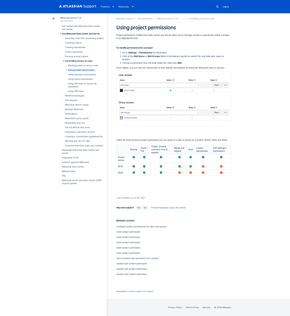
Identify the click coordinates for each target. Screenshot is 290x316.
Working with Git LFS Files (77, 141)
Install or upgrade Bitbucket (75, 162)
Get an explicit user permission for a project (137, 258)
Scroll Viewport (146, 291)
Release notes (69, 171)
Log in (226, 6)
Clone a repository (74, 51)
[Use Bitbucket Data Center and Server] (183, 18)
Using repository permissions (82, 74)
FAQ (64, 175)
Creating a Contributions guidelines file (84, 136)
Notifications (71, 113)
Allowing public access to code (83, 65)
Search (217, 6)
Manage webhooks (74, 109)
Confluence (131, 291)
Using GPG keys (76, 91)
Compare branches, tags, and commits (84, 145)
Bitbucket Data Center (73, 166)
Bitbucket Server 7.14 (70, 17)
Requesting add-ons (75, 123)
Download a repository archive (80, 132)
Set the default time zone (77, 127)
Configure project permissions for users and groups (141, 226)
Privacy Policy (175, 307)
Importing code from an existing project (84, 38)
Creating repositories (75, 47)
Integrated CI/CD (70, 157)
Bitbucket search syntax (77, 104)
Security (206, 307)
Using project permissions (81, 70)
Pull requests (71, 100)
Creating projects (73, 42)
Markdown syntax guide (77, 118)
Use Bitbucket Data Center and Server (81, 33)
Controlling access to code (78, 61)
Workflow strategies (74, 95)
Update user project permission (131, 263)
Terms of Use (192, 307)
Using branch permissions (80, 79)
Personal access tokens (76, 56)
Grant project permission (128, 231)
